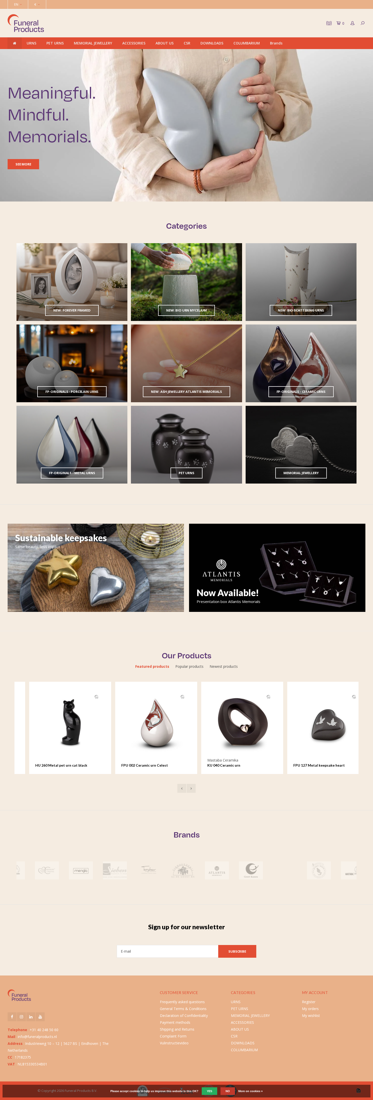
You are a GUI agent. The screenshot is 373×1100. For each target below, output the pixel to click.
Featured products (152, 666)
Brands (276, 43)
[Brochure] (328, 23)
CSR (187, 43)
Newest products (224, 666)
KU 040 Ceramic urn (211, 765)
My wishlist (311, 1015)
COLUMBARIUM (246, 43)
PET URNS (55, 43)
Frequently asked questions (182, 1001)
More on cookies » (250, 1091)
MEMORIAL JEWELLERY (93, 43)
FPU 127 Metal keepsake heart (306, 765)
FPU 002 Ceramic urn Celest (132, 765)
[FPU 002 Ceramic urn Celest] (144, 723)
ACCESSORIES (133, 43)
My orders (310, 1008)
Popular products (189, 666)
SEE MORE (23, 164)
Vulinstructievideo (174, 1043)
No (228, 1091)
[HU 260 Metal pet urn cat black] (58, 723)
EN (16, 4)
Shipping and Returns (177, 1029)
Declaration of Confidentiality (184, 1015)
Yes (209, 1091)
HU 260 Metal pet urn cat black (49, 765)
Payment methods (175, 1022)
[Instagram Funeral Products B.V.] (21, 1016)
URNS (31, 43)
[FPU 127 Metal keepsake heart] (316, 723)
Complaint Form (173, 1036)
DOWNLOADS (211, 43)
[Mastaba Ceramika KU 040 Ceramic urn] (230, 723)
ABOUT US (165, 43)
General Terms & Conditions (183, 1008)
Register (308, 1001)
